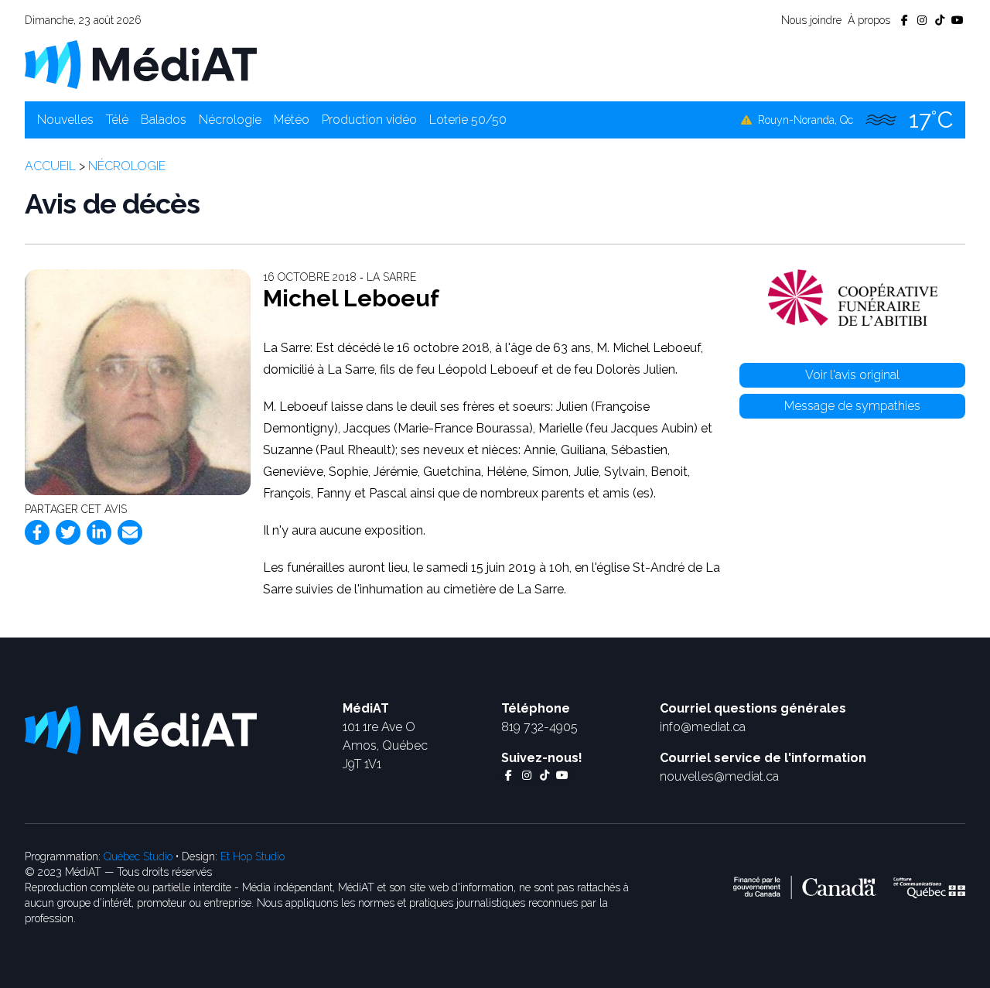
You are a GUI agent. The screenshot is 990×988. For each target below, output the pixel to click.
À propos (869, 20)
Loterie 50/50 (468, 119)
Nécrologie (230, 119)
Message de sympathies (852, 405)
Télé (117, 119)
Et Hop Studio (252, 856)
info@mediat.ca (703, 727)
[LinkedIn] (99, 532)
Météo (291, 119)
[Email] (130, 532)
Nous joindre (811, 20)
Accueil (50, 166)
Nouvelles (65, 119)
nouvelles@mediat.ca (719, 776)
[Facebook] (37, 532)
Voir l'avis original (852, 375)
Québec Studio (138, 856)
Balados (163, 119)
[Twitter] (68, 532)
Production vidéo (369, 119)
